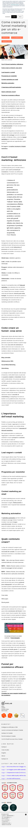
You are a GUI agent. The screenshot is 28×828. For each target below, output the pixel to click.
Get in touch (4, 710)
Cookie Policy (5, 821)
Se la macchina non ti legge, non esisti (14, 766)
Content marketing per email (9, 79)
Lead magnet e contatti (8, 72)
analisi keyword (7, 125)
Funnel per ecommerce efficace (10, 95)
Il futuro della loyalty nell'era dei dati (14, 775)
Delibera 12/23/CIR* (6, 824)
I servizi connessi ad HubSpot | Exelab (12, 730)
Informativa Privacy (15, 4)
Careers (3, 707)
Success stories (5, 709)
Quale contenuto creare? (8, 91)
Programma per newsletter (9, 76)
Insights (3, 753)
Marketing (6, 41)
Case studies (5, 750)
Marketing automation (7, 83)
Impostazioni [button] (7, 16)
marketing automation (8, 518)
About (2, 706)
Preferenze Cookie (6, 823)
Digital (5, 37)
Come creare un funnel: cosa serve (11, 68)
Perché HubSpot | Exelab (8, 736)
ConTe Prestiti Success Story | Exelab (12, 739)
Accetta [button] (14, 16)
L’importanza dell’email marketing (11, 87)
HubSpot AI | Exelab (7, 733)
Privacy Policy (5, 818)
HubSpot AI (4, 759)
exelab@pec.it (7, 817)
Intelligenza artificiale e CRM (9, 727)
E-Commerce (17, 37)
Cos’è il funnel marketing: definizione (12, 64)
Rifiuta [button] (20, 16)
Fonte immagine (15, 638)
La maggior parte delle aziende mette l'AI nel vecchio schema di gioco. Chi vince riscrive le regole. (14, 769)
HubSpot (4, 747)
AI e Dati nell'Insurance (10, 778)
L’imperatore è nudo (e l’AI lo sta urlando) (14, 772)
